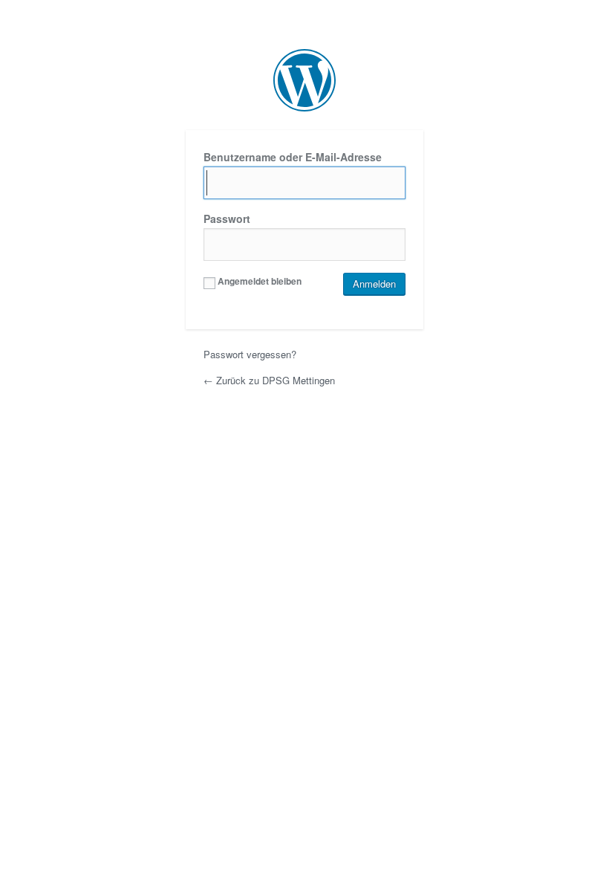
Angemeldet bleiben (258, 281)
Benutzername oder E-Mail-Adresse (292, 156)
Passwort (226, 218)
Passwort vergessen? (249, 354)
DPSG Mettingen (304, 80)
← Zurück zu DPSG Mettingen (269, 380)
